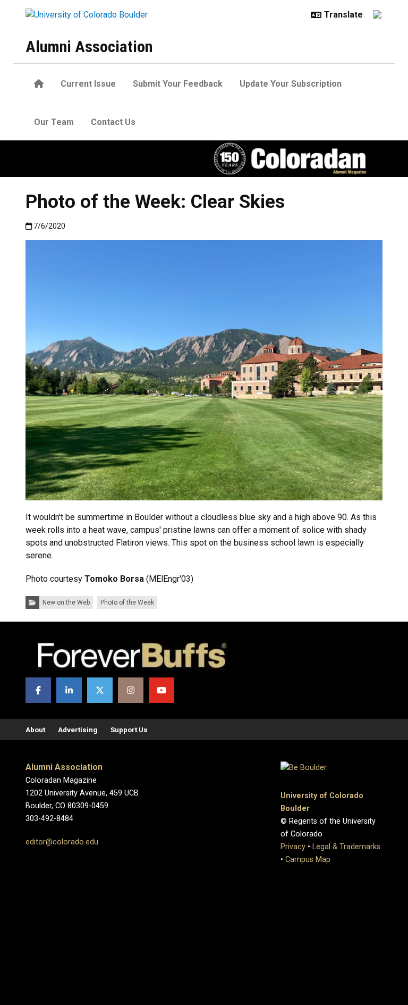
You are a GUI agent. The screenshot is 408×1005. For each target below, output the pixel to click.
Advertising (78, 729)
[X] (100, 690)
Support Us (129, 729)
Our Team (54, 122)
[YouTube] (161, 690)
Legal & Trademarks (346, 846)
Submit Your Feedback (178, 84)
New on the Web (66, 602)
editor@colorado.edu (62, 842)
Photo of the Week (127, 602)
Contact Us (113, 122)
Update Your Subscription (291, 84)
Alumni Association (89, 46)
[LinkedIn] (69, 690)
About (35, 729)
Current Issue (88, 84)
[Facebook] (38, 690)
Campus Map (307, 859)
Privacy (292, 846)
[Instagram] (130, 690)
